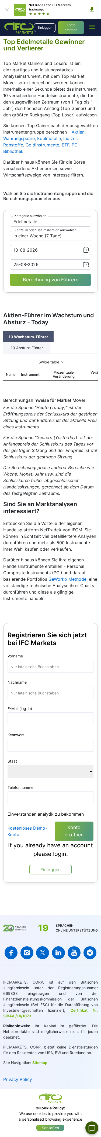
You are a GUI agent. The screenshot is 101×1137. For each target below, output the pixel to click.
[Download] (91, 9)
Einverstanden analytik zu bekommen (46, 814)
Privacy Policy (17, 1079)
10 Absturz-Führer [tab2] (27, 347)
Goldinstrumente (42, 145)
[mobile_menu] (92, 27)
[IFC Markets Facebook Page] (11, 952)
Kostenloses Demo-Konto (27, 831)
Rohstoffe (13, 145)
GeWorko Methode (67, 579)
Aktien (78, 132)
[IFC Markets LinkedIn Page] (58, 952)
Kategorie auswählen (30, 216)
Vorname (15, 656)
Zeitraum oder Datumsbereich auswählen (45, 230)
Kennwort (16, 735)
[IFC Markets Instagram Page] (26, 952)
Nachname (17, 682)
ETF (65, 145)
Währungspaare (19, 138)
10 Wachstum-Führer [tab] (28, 336)
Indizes (70, 138)
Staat (12, 761)
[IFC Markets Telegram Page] (89, 952)
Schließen (50, 1127)
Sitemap (39, 1062)
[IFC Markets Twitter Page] (42, 952)
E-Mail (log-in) (20, 708)
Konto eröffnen (71, 27)
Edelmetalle (49, 138)
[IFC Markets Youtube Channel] (74, 952)
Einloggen (44, 27)
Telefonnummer (21, 787)
